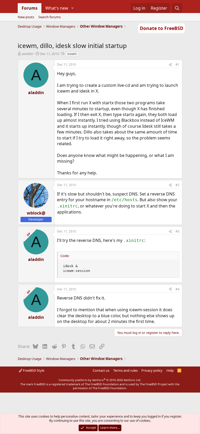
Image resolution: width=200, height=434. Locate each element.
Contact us (101, 370)
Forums (30, 8)
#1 (177, 64)
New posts (26, 17)
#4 (177, 289)
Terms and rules (125, 370)
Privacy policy (151, 370)
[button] (72, 8)
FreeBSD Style (33, 370)
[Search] (177, 8)
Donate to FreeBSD (161, 28)
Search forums (49, 17)
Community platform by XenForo (100, 380)
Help (170, 370)
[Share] (170, 65)
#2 (177, 185)
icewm (72, 54)
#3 (177, 231)
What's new (56, 8)
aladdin (27, 53)
